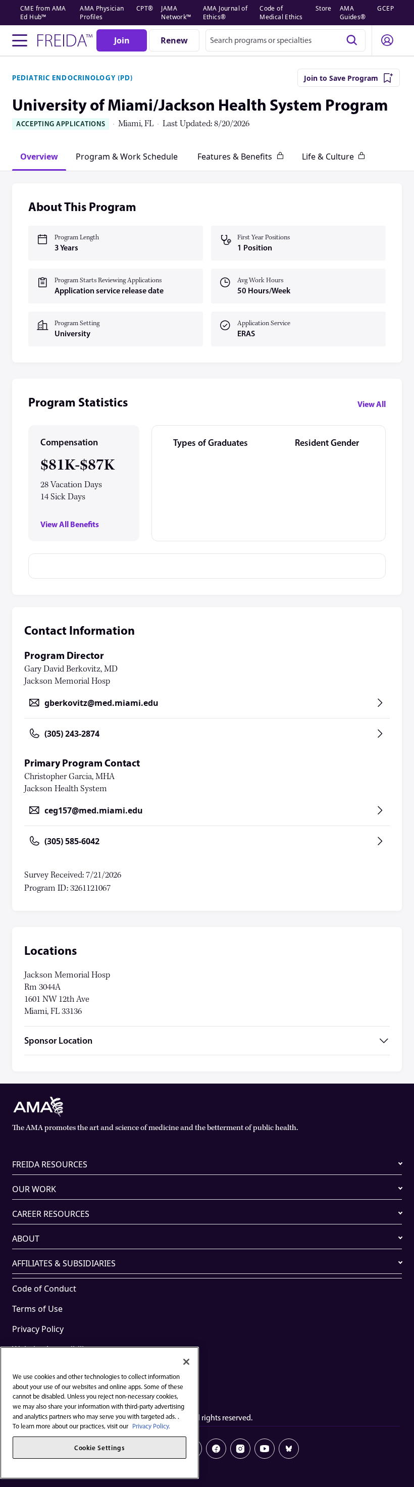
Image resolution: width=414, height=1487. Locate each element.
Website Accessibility (51, 1349)
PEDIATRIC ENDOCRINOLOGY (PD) (72, 77)
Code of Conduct (44, 1288)
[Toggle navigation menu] (19, 40)
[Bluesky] (289, 1449)
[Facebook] (216, 1449)
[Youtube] (264, 1449)
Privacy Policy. (151, 1426)
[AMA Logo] (207, 1107)
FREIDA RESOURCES (49, 1164)
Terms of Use (37, 1308)
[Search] (352, 40)
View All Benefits (69, 524)
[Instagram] (240, 1449)
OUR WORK (34, 1189)
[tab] (39, 156)
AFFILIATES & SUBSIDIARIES (64, 1263)
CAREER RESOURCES (50, 1213)
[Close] (186, 1362)
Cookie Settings (42, 1389)
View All (371, 404)
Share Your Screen (47, 1369)
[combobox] (285, 40)
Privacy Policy (38, 1329)
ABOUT (25, 1238)
